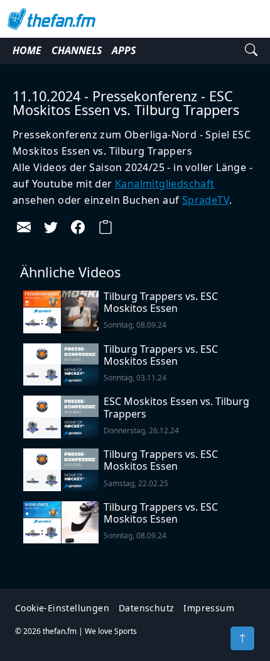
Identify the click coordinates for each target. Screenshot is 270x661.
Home (27, 50)
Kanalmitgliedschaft (165, 184)
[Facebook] (78, 227)
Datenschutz (146, 608)
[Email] (24, 227)
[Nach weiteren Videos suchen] (251, 51)
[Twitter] (51, 227)
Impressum (208, 608)
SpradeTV (205, 200)
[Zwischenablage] (105, 227)
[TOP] (242, 638)
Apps (124, 50)
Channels (76, 50)
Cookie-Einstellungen (62, 608)
